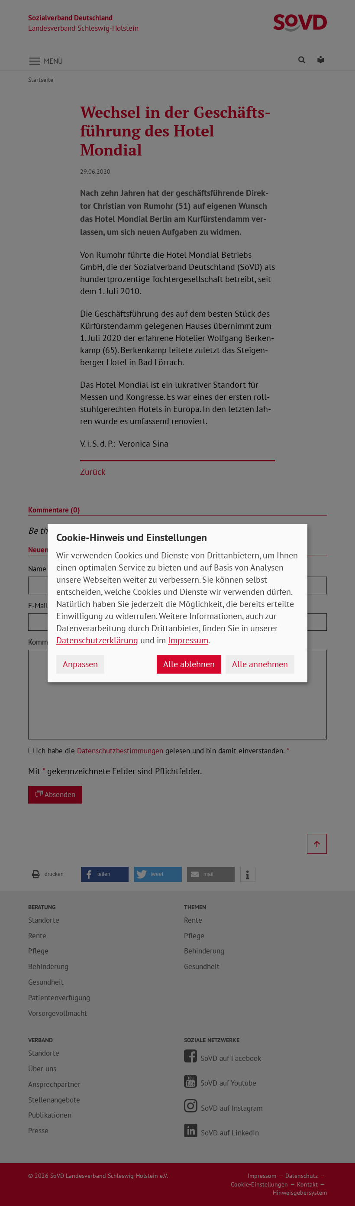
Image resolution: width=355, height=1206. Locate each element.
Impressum (188, 640)
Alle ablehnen (189, 664)
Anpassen (80, 664)
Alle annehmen (260, 664)
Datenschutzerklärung (97, 640)
